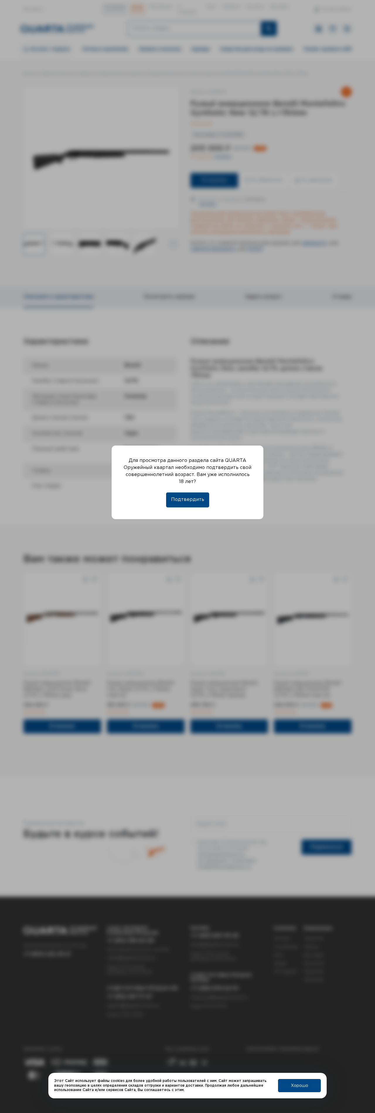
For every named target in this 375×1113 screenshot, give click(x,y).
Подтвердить (187, 499)
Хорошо (299, 1085)
